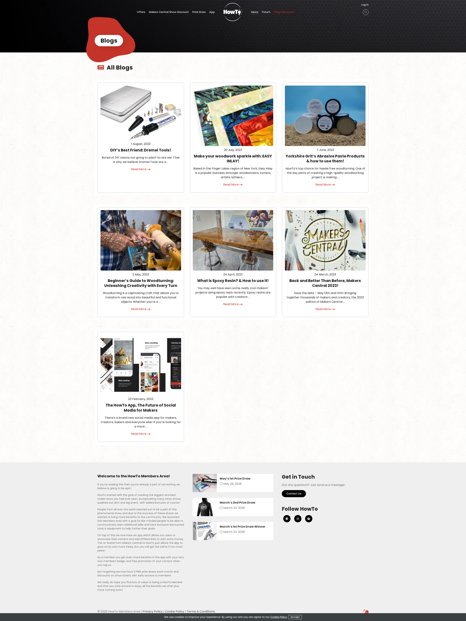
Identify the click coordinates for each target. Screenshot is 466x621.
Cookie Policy (174, 611)
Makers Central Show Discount (169, 12)
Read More (139, 169)
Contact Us (293, 493)
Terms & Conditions (201, 611)
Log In (365, 5)
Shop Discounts (284, 12)
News (254, 12)
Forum (266, 12)
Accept (295, 617)
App (212, 12)
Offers (141, 12)
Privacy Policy (153, 611)
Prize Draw (199, 12)
